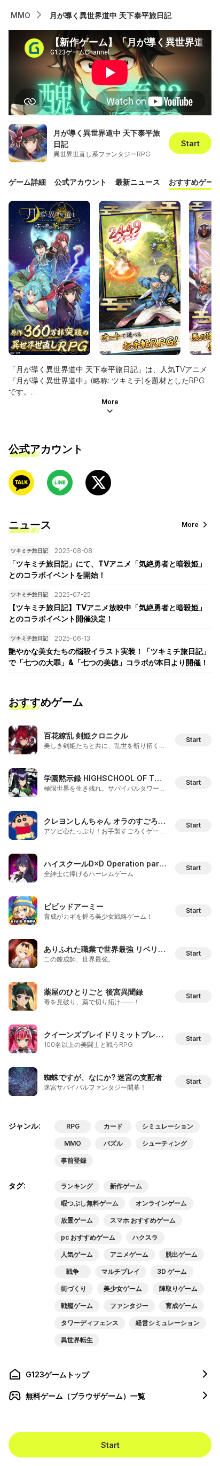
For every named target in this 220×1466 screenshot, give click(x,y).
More (110, 402)
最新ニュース (137, 181)
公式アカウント (80, 181)
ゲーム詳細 (27, 181)
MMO (20, 15)
